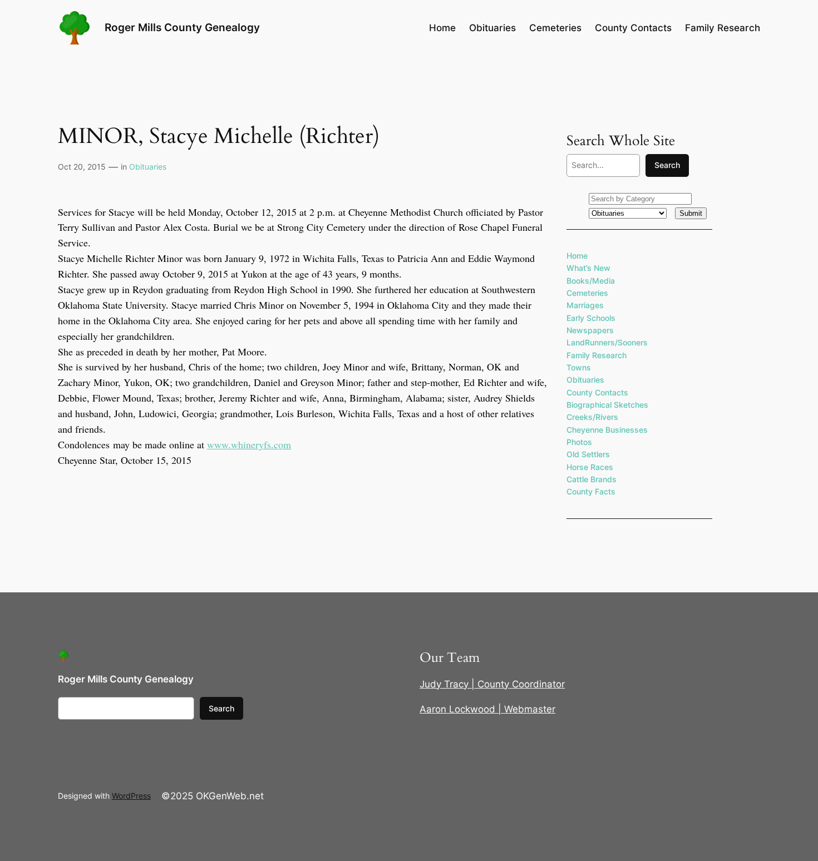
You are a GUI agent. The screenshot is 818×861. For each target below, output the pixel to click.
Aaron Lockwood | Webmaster (487, 709)
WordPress (131, 795)
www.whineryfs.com (249, 444)
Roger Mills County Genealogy (182, 27)
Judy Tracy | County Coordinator (492, 684)
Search (667, 165)
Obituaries (147, 166)
